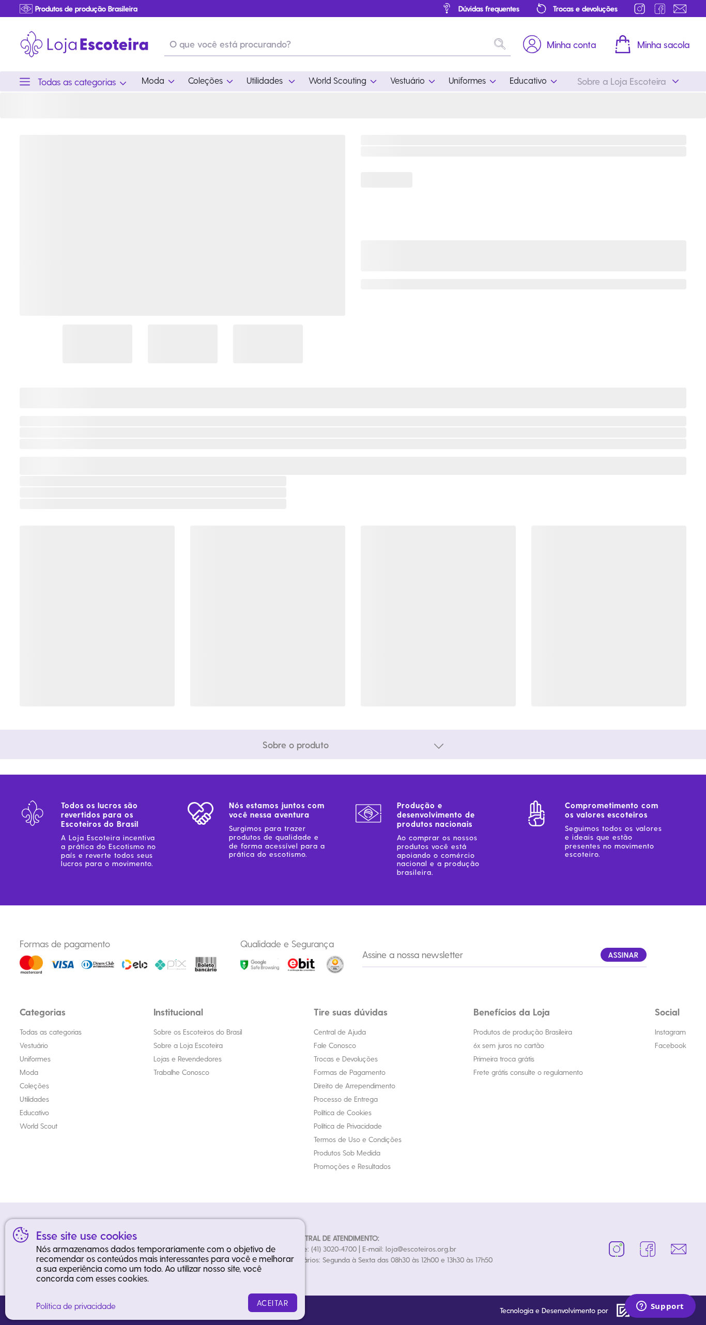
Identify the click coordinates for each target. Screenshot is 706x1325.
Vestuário (34, 1045)
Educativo (34, 1112)
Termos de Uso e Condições (358, 1139)
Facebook (670, 1045)
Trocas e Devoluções (346, 1058)
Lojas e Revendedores (188, 1058)
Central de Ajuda (340, 1031)
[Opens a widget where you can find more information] (660, 1307)
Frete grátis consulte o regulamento (528, 1072)
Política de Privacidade (348, 1125)
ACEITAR (273, 1302)
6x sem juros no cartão (508, 1045)
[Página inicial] (84, 44)
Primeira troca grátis (503, 1058)
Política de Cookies (343, 1112)
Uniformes (35, 1058)
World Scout (38, 1125)
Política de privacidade (76, 1306)
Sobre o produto (296, 744)
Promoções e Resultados (352, 1166)
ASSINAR (623, 954)
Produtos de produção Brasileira (522, 1031)
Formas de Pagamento (350, 1072)
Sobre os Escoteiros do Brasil (198, 1031)
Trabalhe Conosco (181, 1072)
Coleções (34, 1085)
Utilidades (34, 1099)
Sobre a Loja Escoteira (188, 1045)
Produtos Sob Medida (347, 1152)
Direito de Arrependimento (354, 1085)
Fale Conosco (335, 1045)
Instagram (670, 1031)
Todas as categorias (51, 1031)
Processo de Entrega (346, 1099)
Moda (29, 1072)
